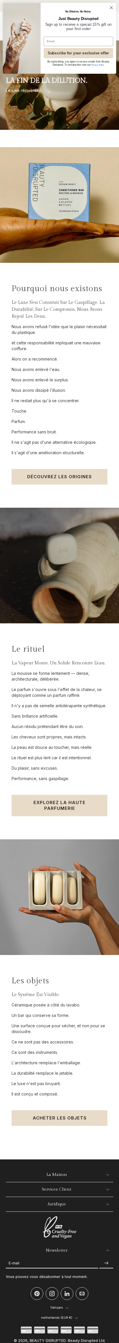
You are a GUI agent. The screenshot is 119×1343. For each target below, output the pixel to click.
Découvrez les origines (59, 476)
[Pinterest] (37, 1293)
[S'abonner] (106, 1263)
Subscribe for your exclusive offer (78, 53)
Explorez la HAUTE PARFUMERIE (59, 805)
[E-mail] (82, 1293)
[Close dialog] (111, 7)
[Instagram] (52, 1293)
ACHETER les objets (60, 1118)
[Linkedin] (67, 1293)
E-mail (14, 1263)
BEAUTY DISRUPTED (48, 1340)
